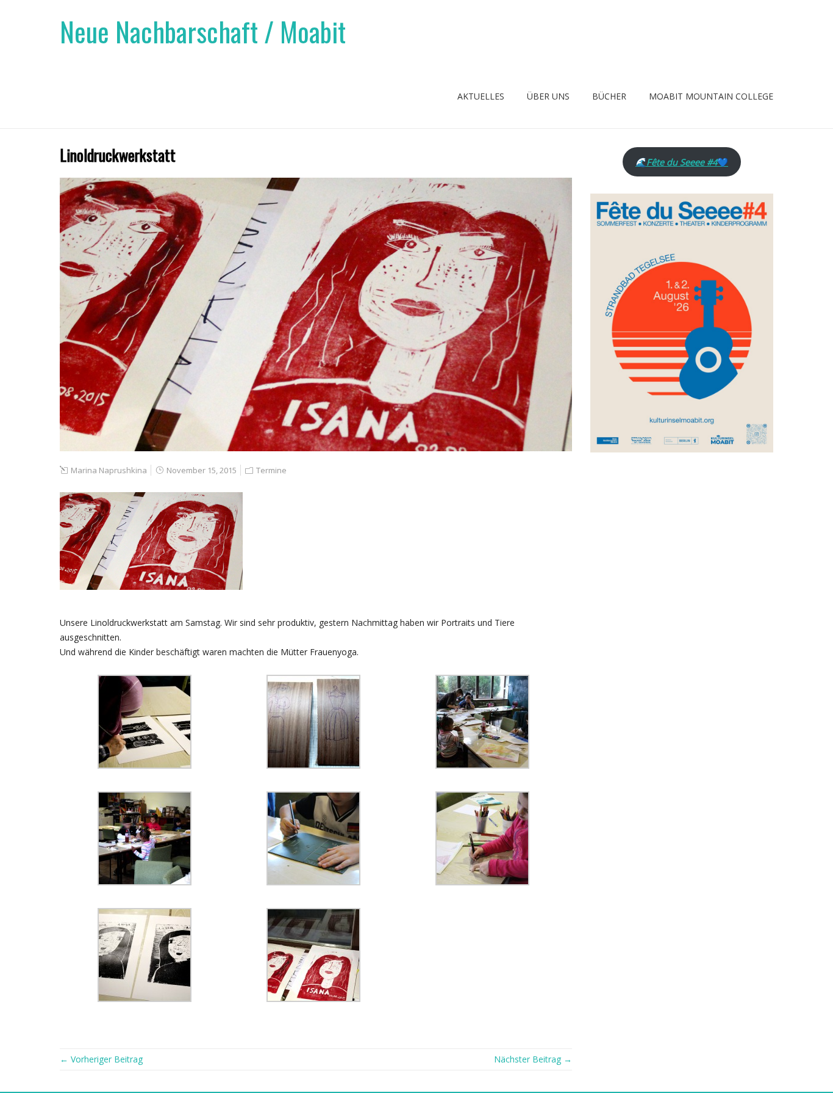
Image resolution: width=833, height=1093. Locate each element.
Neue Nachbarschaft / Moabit (203, 31)
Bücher (609, 96)
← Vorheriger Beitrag (101, 1059)
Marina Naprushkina (109, 470)
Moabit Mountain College (711, 96)
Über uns (548, 96)
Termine (271, 470)
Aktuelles (480, 96)
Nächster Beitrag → (533, 1059)
